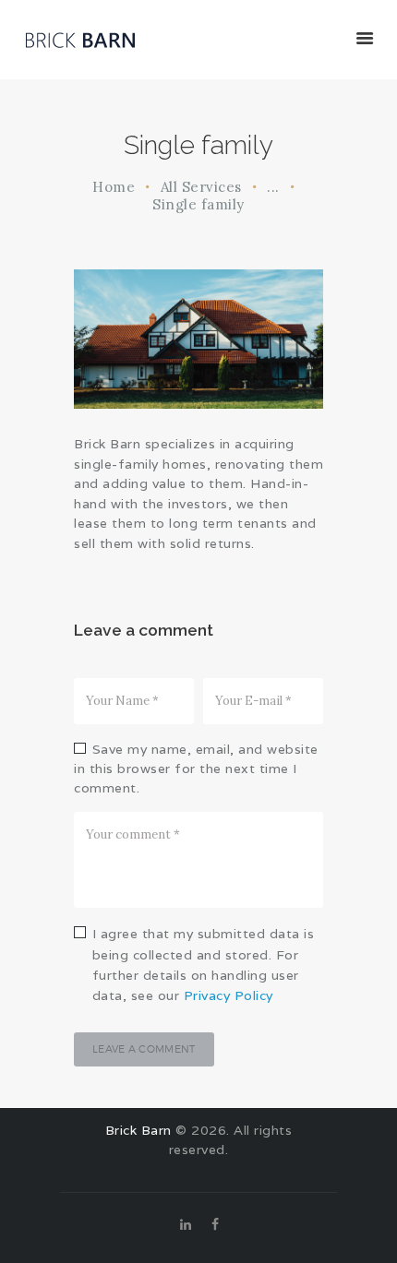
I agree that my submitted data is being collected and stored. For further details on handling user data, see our (203, 964)
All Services (201, 187)
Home (113, 187)
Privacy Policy (228, 995)
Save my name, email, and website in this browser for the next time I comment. (196, 769)
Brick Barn (138, 1130)
